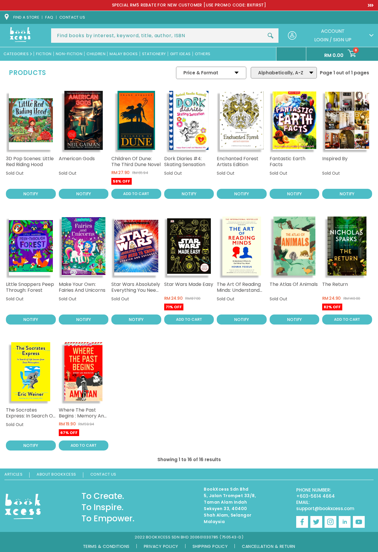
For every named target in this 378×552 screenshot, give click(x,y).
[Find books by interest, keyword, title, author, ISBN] (270, 35)
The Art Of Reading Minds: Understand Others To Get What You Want (240, 293)
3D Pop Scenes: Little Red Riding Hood (30, 161)
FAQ (49, 17)
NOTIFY (30, 194)
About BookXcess (56, 474)
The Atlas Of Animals (294, 284)
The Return (335, 284)
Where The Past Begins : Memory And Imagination (83, 416)
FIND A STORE (26, 17)
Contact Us (103, 474)
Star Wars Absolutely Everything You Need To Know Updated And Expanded (135, 293)
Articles (13, 474)
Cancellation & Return (268, 546)
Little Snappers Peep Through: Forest (30, 287)
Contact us (72, 17)
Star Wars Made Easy (188, 284)
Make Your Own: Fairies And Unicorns (82, 287)
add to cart (136, 193)
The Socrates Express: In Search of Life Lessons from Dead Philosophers (30, 419)
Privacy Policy (161, 546)
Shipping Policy (210, 546)
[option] (189, 5)
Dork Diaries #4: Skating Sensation (184, 161)
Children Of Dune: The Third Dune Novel (136, 161)
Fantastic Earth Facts (287, 161)
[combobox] (164, 35)
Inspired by (335, 158)
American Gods (77, 158)
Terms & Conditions (106, 546)
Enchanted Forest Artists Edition (237, 161)
